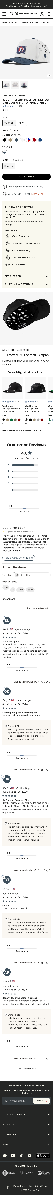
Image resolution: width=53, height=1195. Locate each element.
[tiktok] (21, 1155)
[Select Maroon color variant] (19, 419)
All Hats (14, 22)
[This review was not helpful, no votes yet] (47, 682)
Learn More (37, 193)
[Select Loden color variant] (15, 419)
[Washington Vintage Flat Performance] (35, 388)
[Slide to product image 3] (24, 85)
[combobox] (39, 608)
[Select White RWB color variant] (28, 140)
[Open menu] (4, 14)
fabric (20, 589)
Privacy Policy (19, 1186)
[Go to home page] (8, 1188)
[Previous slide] (2, 4)
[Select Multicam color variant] (26, 419)
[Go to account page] (42, 14)
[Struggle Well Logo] (26, 1173)
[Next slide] (50, 4)
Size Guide (18, 160)
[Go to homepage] (26, 14)
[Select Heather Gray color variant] (38, 419)
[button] (26, 52)
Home (5, 22)
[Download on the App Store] (43, 1155)
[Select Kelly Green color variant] (11, 419)
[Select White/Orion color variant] (4, 152)
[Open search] (11, 14)
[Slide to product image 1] (6, 85)
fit (13, 589)
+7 (3, 423)
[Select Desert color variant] (10, 140)
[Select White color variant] (22, 140)
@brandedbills (30, 431)
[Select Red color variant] (34, 140)
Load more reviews (26, 1068)
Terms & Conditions (38, 1186)
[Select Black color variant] (4, 140)
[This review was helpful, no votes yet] (42, 682)
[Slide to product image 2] (15, 85)
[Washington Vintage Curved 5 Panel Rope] (12, 388)
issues (30, 589)
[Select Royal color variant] (40, 140)
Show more (8, 598)
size (6, 587)
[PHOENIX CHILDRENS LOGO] (44, 1173)
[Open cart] (49, 14)
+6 (26, 423)
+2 (49, 423)
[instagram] (13, 1155)
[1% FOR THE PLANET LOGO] (8, 1173)
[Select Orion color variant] (16, 140)
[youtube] (29, 1155)
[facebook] (5, 1155)
